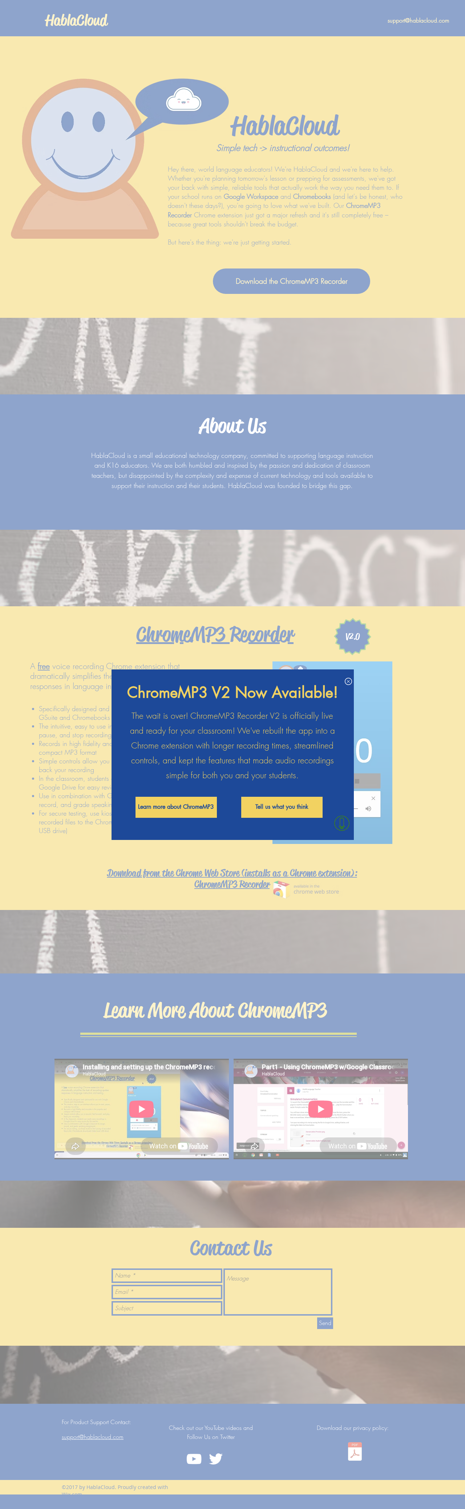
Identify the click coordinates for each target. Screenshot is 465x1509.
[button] (348, 681)
